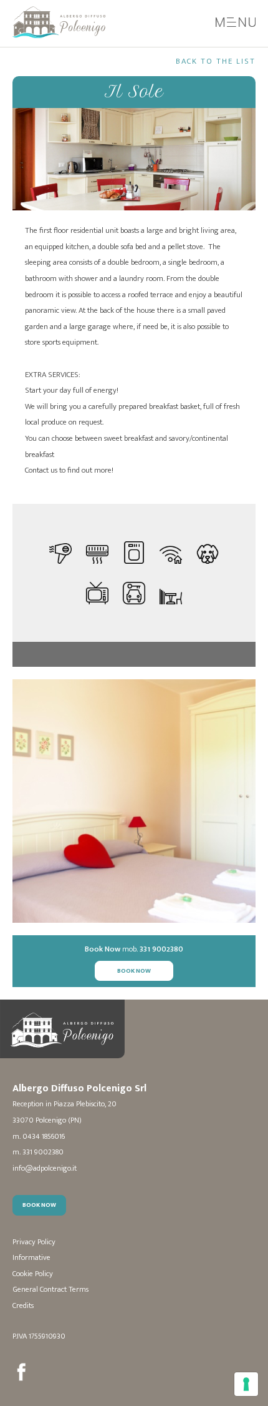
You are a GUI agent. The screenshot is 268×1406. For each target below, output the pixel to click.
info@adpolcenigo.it (44, 1168)
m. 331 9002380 (38, 1152)
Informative (31, 1257)
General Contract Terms (50, 1289)
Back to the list (216, 61)
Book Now (134, 970)
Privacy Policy (33, 1242)
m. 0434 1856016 (38, 1136)
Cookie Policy (32, 1274)
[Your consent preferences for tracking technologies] (246, 1384)
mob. (134, 949)
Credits (23, 1305)
